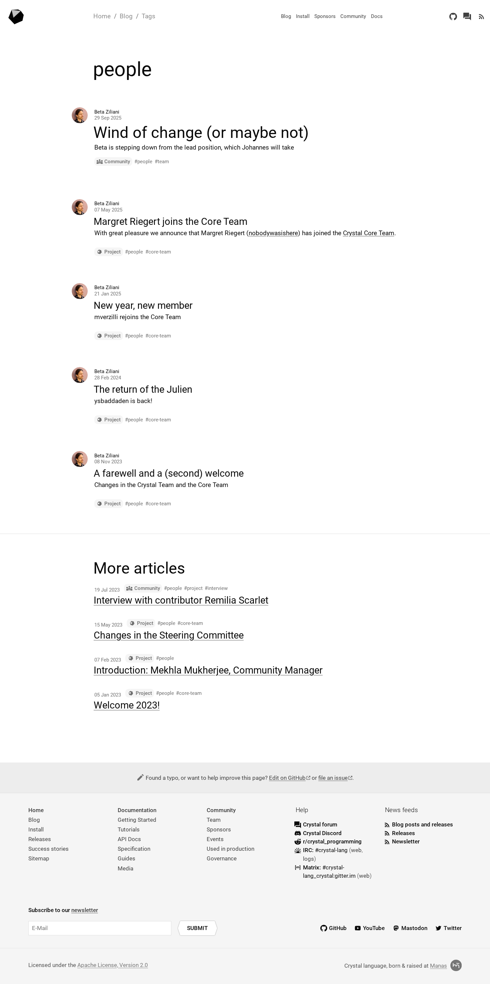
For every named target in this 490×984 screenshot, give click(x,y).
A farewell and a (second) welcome (169, 473)
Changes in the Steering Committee (169, 635)
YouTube (374, 928)
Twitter (453, 928)
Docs (377, 16)
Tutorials (129, 829)
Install (303, 16)
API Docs (129, 839)
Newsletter (406, 841)
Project (112, 252)
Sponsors (325, 16)
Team (214, 819)
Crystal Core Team (368, 233)
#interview (216, 588)
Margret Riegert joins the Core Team (170, 221)
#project (193, 588)
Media (125, 868)
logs (308, 858)
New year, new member (143, 305)
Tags (148, 16)
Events (215, 839)
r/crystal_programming (332, 841)
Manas (438, 965)
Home (102, 16)
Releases (39, 839)
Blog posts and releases (422, 824)
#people (143, 162)
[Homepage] (16, 16)
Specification (134, 848)
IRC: (325, 850)
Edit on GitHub (287, 777)
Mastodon (414, 928)
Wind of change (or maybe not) (201, 133)
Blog (126, 16)
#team (162, 162)
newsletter (84, 910)
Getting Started (137, 819)
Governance (222, 858)
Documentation (137, 810)
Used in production (230, 848)
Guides (126, 858)
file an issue (333, 777)
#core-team (158, 252)
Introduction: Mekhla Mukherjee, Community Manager (208, 670)
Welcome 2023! (127, 705)
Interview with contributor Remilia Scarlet (181, 600)
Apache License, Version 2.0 (112, 965)
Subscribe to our (63, 910)
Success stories (48, 848)
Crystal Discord (322, 833)
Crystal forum (320, 824)
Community (353, 16)
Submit (197, 928)
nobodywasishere (273, 233)
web (356, 850)
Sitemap (38, 858)
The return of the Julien (143, 389)
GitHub (338, 928)
